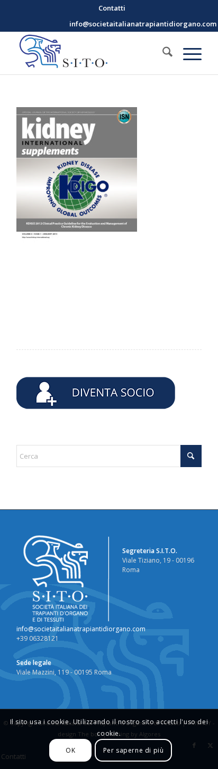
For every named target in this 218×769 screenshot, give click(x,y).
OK (70, 750)
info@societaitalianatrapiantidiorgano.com (81, 628)
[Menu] (187, 53)
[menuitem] (112, 8)
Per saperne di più (133, 750)
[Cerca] (162, 53)
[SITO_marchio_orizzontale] (90, 53)
